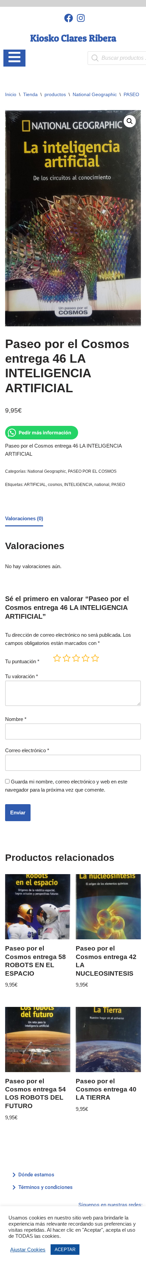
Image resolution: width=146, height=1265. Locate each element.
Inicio (10, 94)
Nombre (15, 719)
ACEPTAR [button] (65, 1249)
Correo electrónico (27, 750)
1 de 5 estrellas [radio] (57, 658)
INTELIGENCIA (78, 484)
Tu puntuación (22, 661)
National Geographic (95, 94)
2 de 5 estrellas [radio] (66, 658)
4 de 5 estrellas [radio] (85, 658)
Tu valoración (21, 676)
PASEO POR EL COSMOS (92, 471)
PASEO (118, 484)
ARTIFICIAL (35, 484)
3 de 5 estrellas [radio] (76, 658)
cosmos (55, 484)
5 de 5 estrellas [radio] (95, 658)
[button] (130, 121)
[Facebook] (68, 18)
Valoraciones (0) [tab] (24, 518)
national (101, 484)
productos (55, 94)
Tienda (30, 94)
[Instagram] (81, 18)
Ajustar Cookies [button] (27, 1249)
